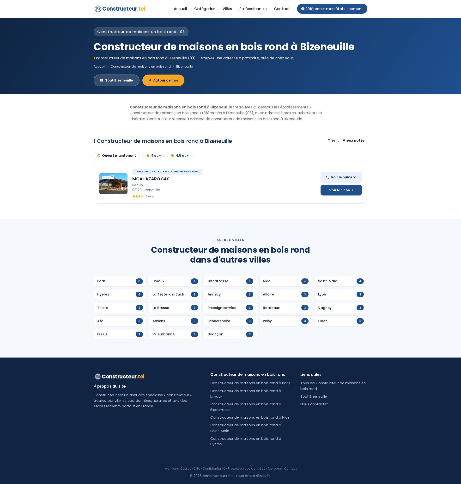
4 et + (156, 155)
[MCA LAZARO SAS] (113, 183)
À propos (274, 468)
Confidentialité (214, 468)
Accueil (180, 8)
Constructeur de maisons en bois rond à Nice (250, 417)
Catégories (204, 8)
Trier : (334, 140)
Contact (282, 8)
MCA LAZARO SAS (150, 179)
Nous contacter (314, 404)
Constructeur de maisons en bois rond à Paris (250, 383)
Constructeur (123, 9)
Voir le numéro (343, 177)
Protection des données (246, 468)
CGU (197, 468)
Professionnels (253, 8)
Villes (227, 8)
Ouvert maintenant (119, 155)
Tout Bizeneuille (119, 80)
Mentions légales (178, 468)
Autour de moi (165, 80)
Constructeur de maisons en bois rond (141, 66)
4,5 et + (182, 155)
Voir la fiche (339, 190)
